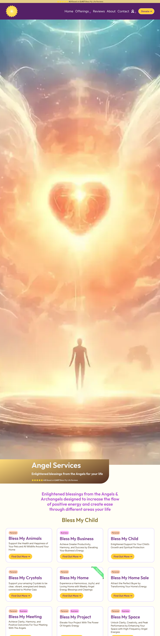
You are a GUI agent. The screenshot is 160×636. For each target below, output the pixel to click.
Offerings (82, 11)
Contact (123, 11)
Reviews (99, 11)
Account (132, 11)
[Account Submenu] (135, 11)
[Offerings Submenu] (90, 11)
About (111, 11)
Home (69, 11)
